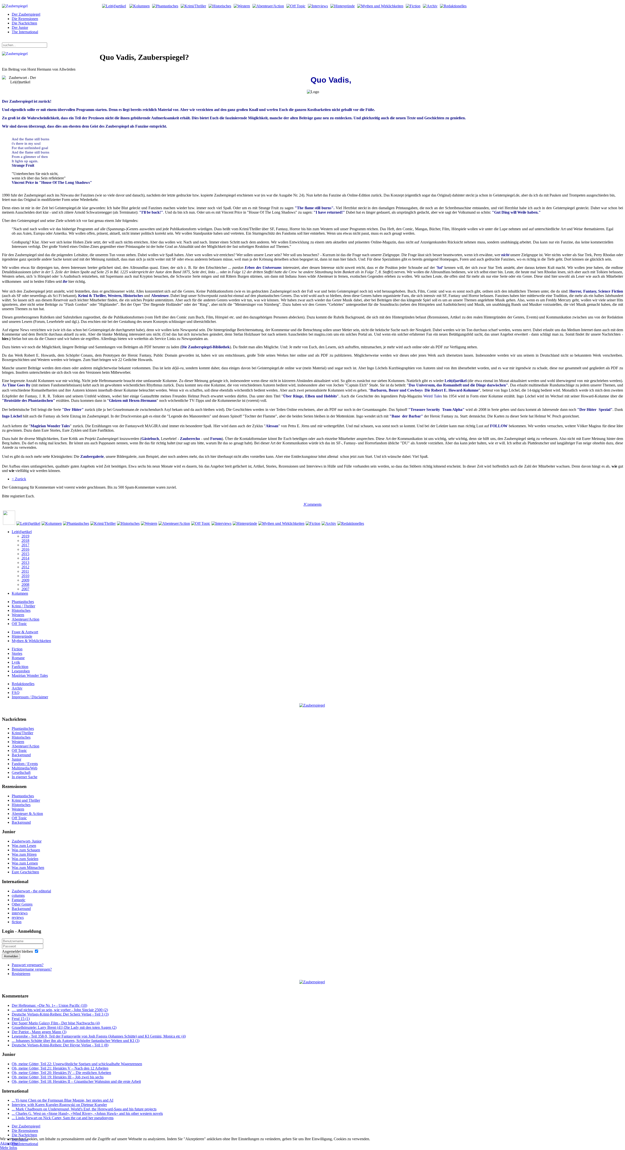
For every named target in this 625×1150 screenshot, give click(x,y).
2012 (25, 567)
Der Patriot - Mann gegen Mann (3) (39, 1032)
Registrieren (21, 974)
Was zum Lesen (24, 845)
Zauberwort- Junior (27, 841)
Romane (18, 658)
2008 (25, 584)
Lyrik (16, 662)
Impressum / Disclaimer (30, 697)
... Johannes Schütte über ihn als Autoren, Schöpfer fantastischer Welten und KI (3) (75, 1041)
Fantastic (18, 900)
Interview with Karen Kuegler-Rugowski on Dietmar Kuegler (59, 1105)
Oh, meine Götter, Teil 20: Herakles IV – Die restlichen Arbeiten (61, 1073)
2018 (25, 540)
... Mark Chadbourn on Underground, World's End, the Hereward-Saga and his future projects (84, 1109)
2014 (25, 558)
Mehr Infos (8, 1148)
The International (25, 32)
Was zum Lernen (25, 863)
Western (18, 615)
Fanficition (20, 667)
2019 (25, 536)
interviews (20, 913)
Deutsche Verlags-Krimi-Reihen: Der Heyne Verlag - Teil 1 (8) (60, 1045)
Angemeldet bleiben (17, 951)
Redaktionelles (23, 684)
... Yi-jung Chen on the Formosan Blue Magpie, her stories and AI (62, 1100)
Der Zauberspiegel (26, 14)
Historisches (21, 610)
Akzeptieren (9, 1143)
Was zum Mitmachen (28, 867)
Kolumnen (20, 593)
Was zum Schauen (26, 850)
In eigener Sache (24, 777)
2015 (25, 554)
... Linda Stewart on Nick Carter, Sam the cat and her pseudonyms (63, 1118)
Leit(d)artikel (22, 532)
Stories (17, 653)
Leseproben (21, 671)
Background (21, 755)
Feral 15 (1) (21, 1019)
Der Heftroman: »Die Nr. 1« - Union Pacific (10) (49, 1005)
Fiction (17, 649)
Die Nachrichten (24, 23)
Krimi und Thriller (26, 800)
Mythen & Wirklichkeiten (31, 641)
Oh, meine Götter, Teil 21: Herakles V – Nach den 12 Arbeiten (60, 1068)
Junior (16, 759)
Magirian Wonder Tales (30, 675)
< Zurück (19, 479)
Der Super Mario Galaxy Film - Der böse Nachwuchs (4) (56, 1023)
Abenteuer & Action (27, 813)
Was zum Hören (24, 854)
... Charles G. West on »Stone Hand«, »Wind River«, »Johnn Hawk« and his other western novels (87, 1113)
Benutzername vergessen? (32, 969)
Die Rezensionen (25, 19)
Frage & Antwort (25, 632)
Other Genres (22, 904)
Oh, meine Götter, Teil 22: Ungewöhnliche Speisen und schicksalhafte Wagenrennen (77, 1064)
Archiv (17, 688)
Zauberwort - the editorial (31, 891)
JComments (312, 504)
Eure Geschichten (25, 872)
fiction (16, 922)
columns (18, 895)
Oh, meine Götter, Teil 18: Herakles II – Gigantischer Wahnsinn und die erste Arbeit (76, 1081)
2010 (25, 576)
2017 (25, 545)
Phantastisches (23, 602)
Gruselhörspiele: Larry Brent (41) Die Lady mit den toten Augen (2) (64, 1027)
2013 (25, 562)
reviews (18, 917)
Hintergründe (22, 636)
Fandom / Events (25, 764)
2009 (25, 580)
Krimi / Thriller (23, 606)
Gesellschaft (21, 772)
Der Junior (20, 27)
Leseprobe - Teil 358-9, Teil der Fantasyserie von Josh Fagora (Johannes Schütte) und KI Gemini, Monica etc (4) (99, 1036)
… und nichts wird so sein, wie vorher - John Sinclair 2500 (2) (60, 1010)
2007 (25, 589)
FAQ (16, 692)
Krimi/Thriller (22, 733)
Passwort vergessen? (27, 965)
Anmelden (11, 956)
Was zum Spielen (25, 859)
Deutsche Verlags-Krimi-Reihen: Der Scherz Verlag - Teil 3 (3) (60, 1014)
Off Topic (19, 624)
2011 (25, 571)
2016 (25, 549)
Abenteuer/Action (25, 619)
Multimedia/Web (24, 768)
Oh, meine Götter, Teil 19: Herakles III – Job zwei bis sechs (58, 1077)
